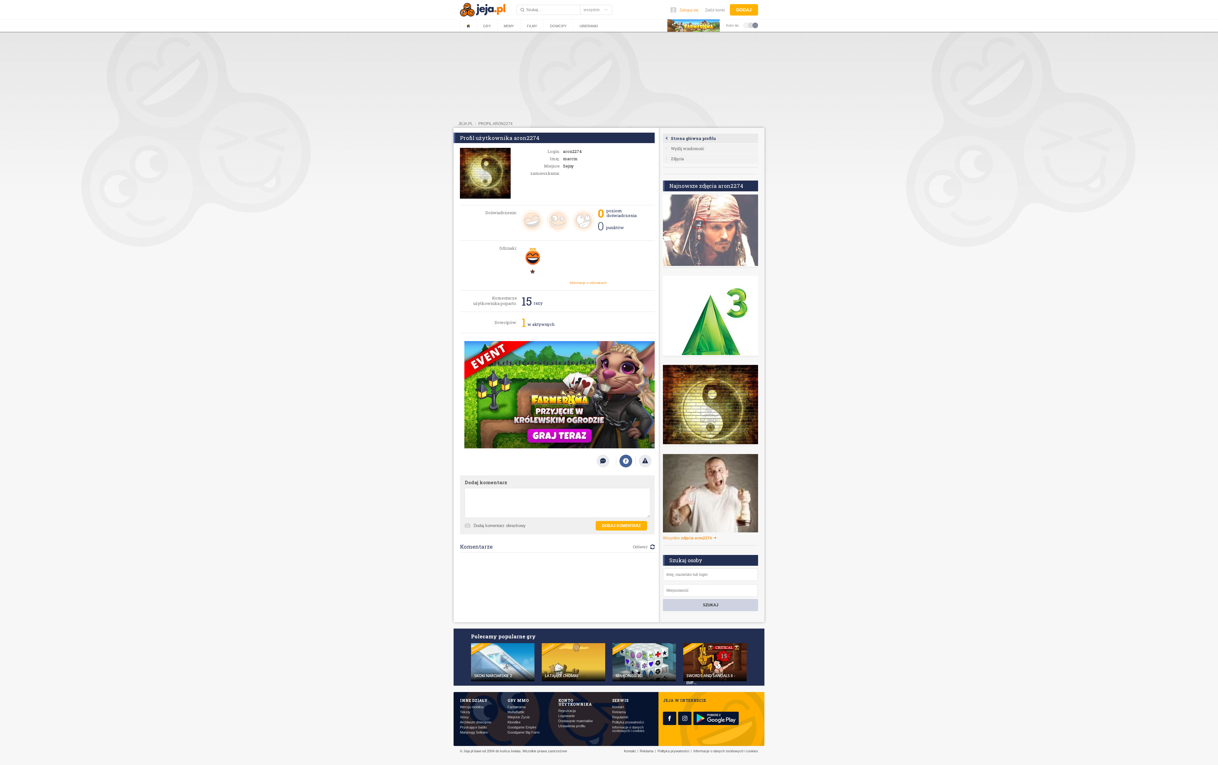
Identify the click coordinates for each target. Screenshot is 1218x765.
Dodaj (744, 9)
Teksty (465, 712)
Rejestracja (567, 711)
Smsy (464, 717)
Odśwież (640, 547)
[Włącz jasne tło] (746, 25)
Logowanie (566, 716)
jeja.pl (465, 124)
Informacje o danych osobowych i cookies (628, 729)
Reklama (619, 712)
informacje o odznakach (588, 283)
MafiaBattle (516, 712)
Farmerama (517, 707)
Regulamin (620, 717)
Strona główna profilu (693, 138)
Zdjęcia (677, 158)
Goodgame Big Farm (524, 732)
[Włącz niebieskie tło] (755, 25)
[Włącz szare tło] (751, 25)
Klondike (514, 722)
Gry (487, 26)
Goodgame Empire (522, 727)
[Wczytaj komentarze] (606, 461)
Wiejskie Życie (519, 717)
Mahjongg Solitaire (474, 732)
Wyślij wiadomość (687, 148)
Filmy (532, 26)
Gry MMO (518, 700)
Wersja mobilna (471, 707)
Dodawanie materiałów (575, 721)
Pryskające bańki (473, 727)
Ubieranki (589, 26)
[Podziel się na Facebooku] (625, 461)
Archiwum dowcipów (475, 722)
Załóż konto (715, 10)
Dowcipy (558, 26)
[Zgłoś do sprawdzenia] (645, 461)
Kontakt (618, 707)
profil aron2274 (495, 124)
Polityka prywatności (628, 722)
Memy (509, 26)
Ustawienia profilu (571, 726)
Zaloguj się (688, 10)
